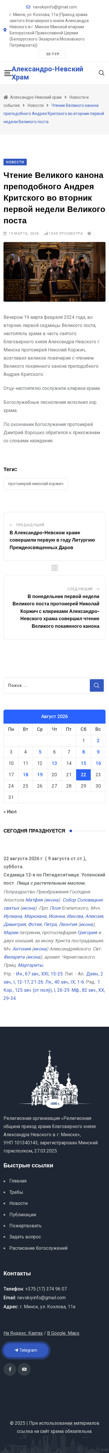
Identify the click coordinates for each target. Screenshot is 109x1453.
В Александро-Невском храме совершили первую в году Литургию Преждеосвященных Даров (52, 540)
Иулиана (12, 916)
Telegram (28, 1350)
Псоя (55, 908)
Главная (17, 1181)
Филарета (14, 957)
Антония (21, 949)
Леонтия (68, 924)
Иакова (75, 916)
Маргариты (30, 965)
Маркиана (35, 916)
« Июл (10, 811)
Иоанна (57, 916)
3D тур (53, 54)
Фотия (35, 924)
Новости (18, 1203)
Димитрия (14, 924)
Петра (50, 924)
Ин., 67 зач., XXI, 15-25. (40, 974)
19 (39, 774)
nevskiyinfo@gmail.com (55, 7)
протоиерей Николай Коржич (35, 483)
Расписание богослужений (38, 1248)
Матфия (34, 900)
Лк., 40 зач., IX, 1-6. (65, 982)
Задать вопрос (25, 1237)
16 (98, 763)
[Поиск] (102, 73)
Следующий (80, 589)
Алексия (94, 916)
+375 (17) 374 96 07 (46, 1289)
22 (83, 774)
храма (57, 1431)
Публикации (22, 1214)
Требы (16, 1192)
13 (54, 763)
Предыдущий (30, 525)
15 (83, 763)
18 (25, 774)
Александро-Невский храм (47, 73)
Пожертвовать (25, 1225)
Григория (87, 932)
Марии (10, 932)
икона (51, 900)
